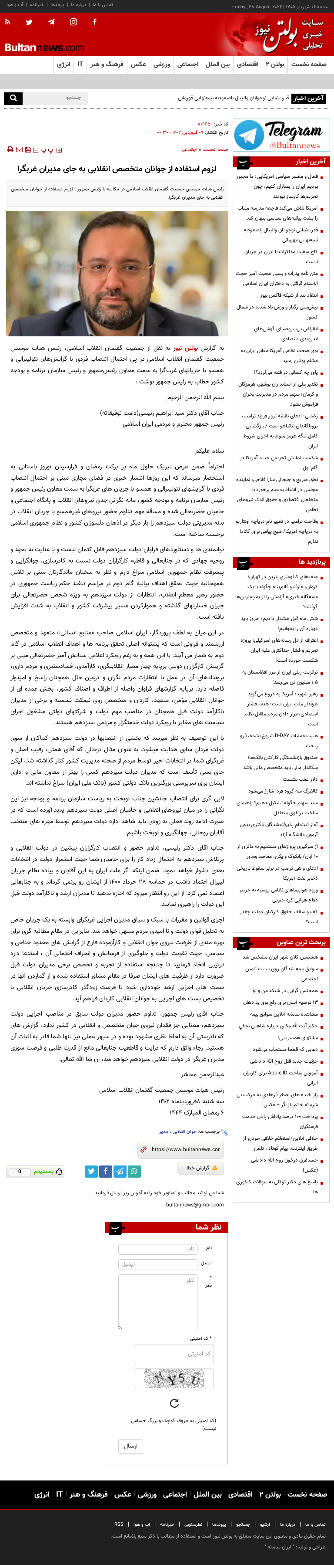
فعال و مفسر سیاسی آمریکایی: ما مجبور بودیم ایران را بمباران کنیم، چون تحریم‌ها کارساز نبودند (277, 186)
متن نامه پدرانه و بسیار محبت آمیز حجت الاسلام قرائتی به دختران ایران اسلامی (277, 279)
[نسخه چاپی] (9, 149)
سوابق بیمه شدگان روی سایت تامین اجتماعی (281, 974)
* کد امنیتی (201, 1338)
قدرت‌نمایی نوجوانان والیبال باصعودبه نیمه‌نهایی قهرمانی (233, 98)
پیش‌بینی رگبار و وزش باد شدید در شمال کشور (277, 312)
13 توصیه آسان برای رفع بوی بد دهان (280, 1002)
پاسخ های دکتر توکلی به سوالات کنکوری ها (277, 1187)
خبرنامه (37, 5)
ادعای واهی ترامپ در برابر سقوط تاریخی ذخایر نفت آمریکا (277, 873)
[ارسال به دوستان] (19, 149)
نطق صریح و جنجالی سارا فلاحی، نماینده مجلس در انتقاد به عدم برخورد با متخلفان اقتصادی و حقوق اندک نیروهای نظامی (277, 495)
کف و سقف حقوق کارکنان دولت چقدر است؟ (279, 917)
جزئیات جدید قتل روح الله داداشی (284, 1061)
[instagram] (73, 23)
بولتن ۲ (275, 65)
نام (209, 1248)
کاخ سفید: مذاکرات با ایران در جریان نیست (281, 257)
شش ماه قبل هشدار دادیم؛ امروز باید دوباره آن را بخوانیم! (279, 624)
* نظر (208, 1281)
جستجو (243, 1524)
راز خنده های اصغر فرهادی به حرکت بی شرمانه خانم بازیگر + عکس (277, 1100)
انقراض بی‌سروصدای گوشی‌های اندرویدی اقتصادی (286, 334)
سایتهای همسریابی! (297, 1038)
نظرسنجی (193, 1524)
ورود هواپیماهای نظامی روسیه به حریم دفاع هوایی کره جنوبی (279, 895)
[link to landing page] (286, 34)
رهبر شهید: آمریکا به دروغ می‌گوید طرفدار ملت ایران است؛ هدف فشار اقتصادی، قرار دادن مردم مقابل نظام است (281, 709)
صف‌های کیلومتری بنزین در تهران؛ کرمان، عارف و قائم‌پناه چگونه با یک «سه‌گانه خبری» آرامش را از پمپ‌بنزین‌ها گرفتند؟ (276, 592)
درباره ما (78, 5)
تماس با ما (103, 5)
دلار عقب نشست (300, 779)
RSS (119, 1524)
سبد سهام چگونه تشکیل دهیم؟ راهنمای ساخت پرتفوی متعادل (277, 808)
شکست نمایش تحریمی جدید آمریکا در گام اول (279, 463)
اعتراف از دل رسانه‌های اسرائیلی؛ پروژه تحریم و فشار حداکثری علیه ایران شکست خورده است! (279, 650)
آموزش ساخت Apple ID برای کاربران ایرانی (280, 1078)
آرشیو (265, 1524)
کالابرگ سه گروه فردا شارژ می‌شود (283, 791)
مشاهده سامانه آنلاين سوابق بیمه (284, 1014)
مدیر (163, 1131)
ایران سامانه (279, 1547)
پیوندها (57, 5)
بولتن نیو (186, 348)
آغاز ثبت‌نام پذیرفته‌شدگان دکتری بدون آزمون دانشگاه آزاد (279, 830)
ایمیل (206, 1263)
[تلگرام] (281, 135)
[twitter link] (91, 1171)
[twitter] (29, 23)
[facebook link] (105, 1171)
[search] (13, 98)
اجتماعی (189, 149)
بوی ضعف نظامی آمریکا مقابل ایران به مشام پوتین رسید (279, 356)
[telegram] (51, 22)
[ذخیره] (28, 149)
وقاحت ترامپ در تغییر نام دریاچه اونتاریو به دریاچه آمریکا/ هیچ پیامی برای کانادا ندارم (277, 531)
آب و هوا (15, 5)
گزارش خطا (198, 1168)
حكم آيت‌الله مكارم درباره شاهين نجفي (278, 1026)
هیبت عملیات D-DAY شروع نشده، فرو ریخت (279, 741)
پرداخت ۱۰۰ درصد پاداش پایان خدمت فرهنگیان (280, 1122)
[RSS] (10, 22)
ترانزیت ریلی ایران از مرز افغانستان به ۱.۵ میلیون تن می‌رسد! (280, 677)
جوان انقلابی (185, 1131)
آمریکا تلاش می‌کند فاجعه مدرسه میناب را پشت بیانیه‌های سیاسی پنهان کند (277, 213)
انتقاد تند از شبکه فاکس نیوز (289, 295)
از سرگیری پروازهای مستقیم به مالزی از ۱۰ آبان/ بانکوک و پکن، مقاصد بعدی (277, 851)
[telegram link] (120, 1171)
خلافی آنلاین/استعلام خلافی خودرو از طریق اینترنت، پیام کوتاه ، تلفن (280, 1143)
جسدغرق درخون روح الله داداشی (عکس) (284, 1165)
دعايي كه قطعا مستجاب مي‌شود (285, 1049)
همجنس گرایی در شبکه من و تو (285, 991)
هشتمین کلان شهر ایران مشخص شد (280, 957)
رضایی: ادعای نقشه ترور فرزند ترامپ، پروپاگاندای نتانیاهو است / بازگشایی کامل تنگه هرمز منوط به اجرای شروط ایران (280, 431)
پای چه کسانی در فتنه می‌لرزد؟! (286, 372)
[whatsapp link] (134, 1171)
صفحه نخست (309, 65)
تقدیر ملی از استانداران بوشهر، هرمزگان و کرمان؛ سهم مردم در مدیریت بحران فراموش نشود (278, 394)
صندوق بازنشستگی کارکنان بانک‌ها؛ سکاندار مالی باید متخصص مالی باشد (280, 763)
